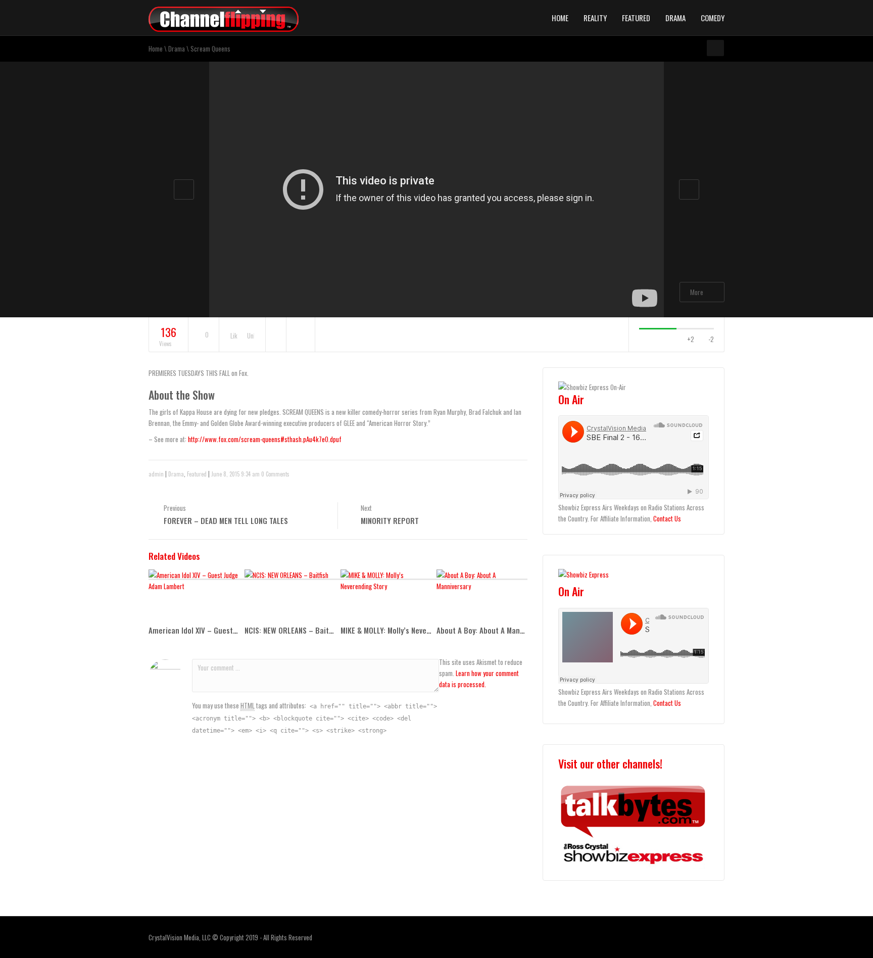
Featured (636, 17)
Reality (595, 17)
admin (156, 474)
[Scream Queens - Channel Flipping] (224, 18)
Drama (675, 17)
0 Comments (275, 474)
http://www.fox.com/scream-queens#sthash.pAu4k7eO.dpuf (265, 439)
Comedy (712, 17)
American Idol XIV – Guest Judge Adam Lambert (226, 630)
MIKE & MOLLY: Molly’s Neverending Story (406, 630)
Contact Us (667, 518)
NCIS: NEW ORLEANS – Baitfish (293, 630)
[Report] (301, 335)
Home (560, 17)
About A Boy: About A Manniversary (493, 630)
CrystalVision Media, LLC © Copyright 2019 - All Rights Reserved (230, 937)
